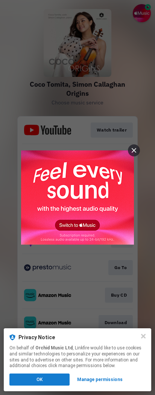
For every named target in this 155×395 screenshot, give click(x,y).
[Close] (143, 336)
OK (39, 379)
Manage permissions (100, 379)
